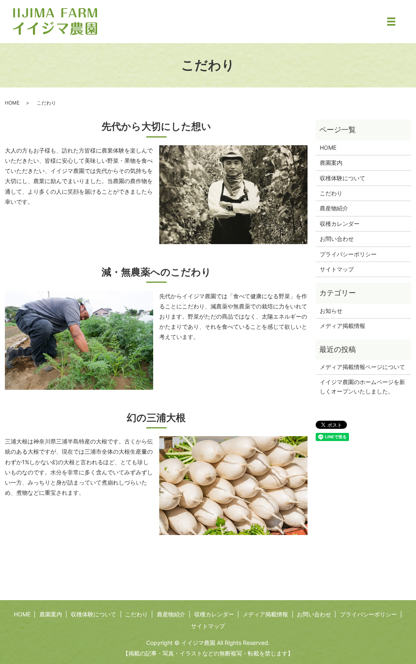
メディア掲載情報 (342, 325)
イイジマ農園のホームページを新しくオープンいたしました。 (362, 386)
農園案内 (331, 162)
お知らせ (331, 310)
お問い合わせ (337, 238)
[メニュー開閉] (391, 21)
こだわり (331, 193)
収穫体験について (342, 178)
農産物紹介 (334, 208)
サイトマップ (337, 269)
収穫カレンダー (340, 223)
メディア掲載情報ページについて (362, 366)
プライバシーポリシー (348, 254)
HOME (12, 103)
